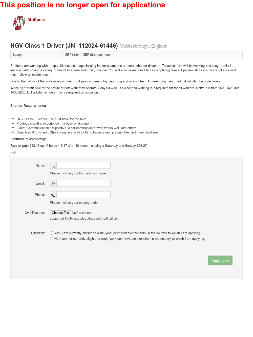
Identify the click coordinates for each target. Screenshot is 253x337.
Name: (40, 165)
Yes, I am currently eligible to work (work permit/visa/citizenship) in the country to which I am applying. (127, 232)
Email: (40, 183)
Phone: (40, 194)
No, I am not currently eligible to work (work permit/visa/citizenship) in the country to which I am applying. (129, 238)
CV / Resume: (35, 212)
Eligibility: (38, 232)
